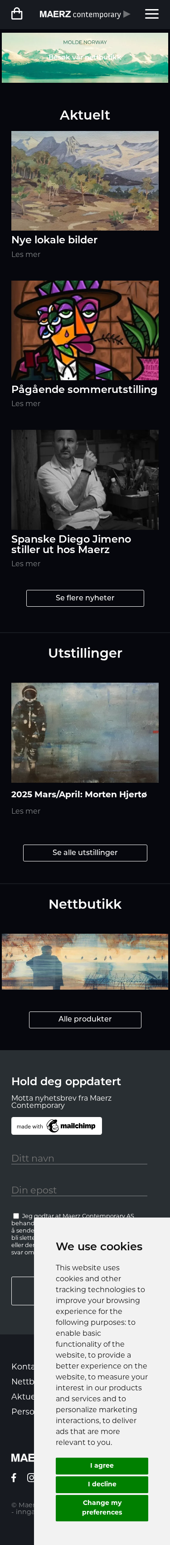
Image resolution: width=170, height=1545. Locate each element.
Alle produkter (85, 1019)
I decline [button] (102, 1484)
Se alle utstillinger (85, 853)
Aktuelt (26, 1397)
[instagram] (31, 1480)
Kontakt (27, 1367)
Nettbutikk (33, 1382)
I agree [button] (102, 1466)
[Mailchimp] (56, 1126)
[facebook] (13, 1480)
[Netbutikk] (18, 14)
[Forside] (85, 14)
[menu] (152, 14)
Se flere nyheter (85, 598)
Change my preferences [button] (102, 1508)
